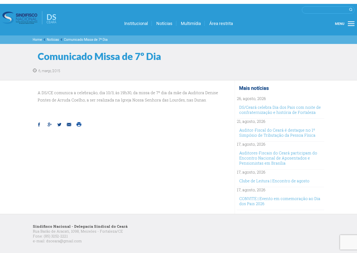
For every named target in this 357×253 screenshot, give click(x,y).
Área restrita (221, 23)
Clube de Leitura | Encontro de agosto (274, 180)
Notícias (164, 23)
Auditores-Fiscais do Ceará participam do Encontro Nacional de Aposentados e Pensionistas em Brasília (278, 158)
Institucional (136, 23)
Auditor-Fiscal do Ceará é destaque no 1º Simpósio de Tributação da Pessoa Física (277, 132)
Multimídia (191, 23)
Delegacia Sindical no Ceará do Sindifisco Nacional (29, 17)
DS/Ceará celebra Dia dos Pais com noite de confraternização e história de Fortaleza (280, 110)
